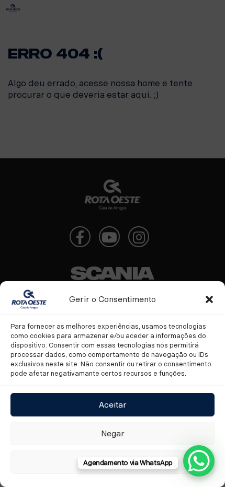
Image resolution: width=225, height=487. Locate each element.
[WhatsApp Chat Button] (199, 461)
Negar (113, 433)
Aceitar (113, 405)
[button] (209, 299)
